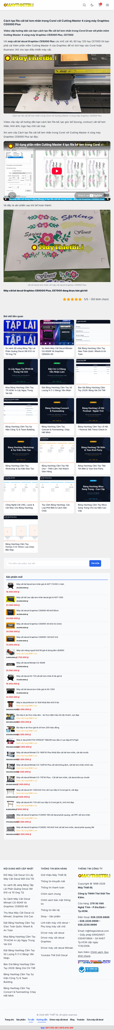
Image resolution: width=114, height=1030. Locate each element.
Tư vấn (31, 1019)
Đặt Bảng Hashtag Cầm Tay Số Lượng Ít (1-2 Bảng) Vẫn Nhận (19, 954)
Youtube (80, 1019)
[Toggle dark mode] (92, 5)
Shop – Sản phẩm (50, 916)
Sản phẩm (20, 1019)
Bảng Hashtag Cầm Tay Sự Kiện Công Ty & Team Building (19, 978)
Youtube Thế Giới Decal (54, 955)
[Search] (84, 5)
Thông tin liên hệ (50, 910)
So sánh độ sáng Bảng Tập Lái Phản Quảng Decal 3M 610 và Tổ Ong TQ (19, 888)
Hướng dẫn (42, 1019)
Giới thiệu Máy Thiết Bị (53, 874)
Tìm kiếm (95, 563)
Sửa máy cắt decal (95, 1019)
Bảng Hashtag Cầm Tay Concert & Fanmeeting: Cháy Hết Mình (20, 992)
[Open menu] (107, 5)
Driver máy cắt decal (52, 932)
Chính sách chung (51, 893)
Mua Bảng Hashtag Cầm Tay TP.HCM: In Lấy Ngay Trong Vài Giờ (19, 940)
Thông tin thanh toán (52, 887)
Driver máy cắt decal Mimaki (57, 947)
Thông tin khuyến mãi (53, 881)
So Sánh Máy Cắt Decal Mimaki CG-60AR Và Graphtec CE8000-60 (17, 902)
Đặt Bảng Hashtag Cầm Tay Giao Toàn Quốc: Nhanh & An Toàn (19, 926)
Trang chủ (9, 1019)
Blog (72, 1019)
